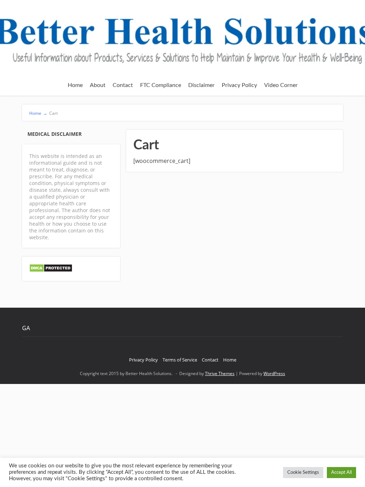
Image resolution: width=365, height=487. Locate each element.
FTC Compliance (160, 85)
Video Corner (281, 85)
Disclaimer (201, 85)
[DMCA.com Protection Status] (50, 270)
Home (75, 85)
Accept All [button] (341, 472)
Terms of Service (180, 360)
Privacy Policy (239, 85)
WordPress (274, 373)
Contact (123, 85)
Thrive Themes (220, 373)
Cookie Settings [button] (303, 472)
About (98, 85)
